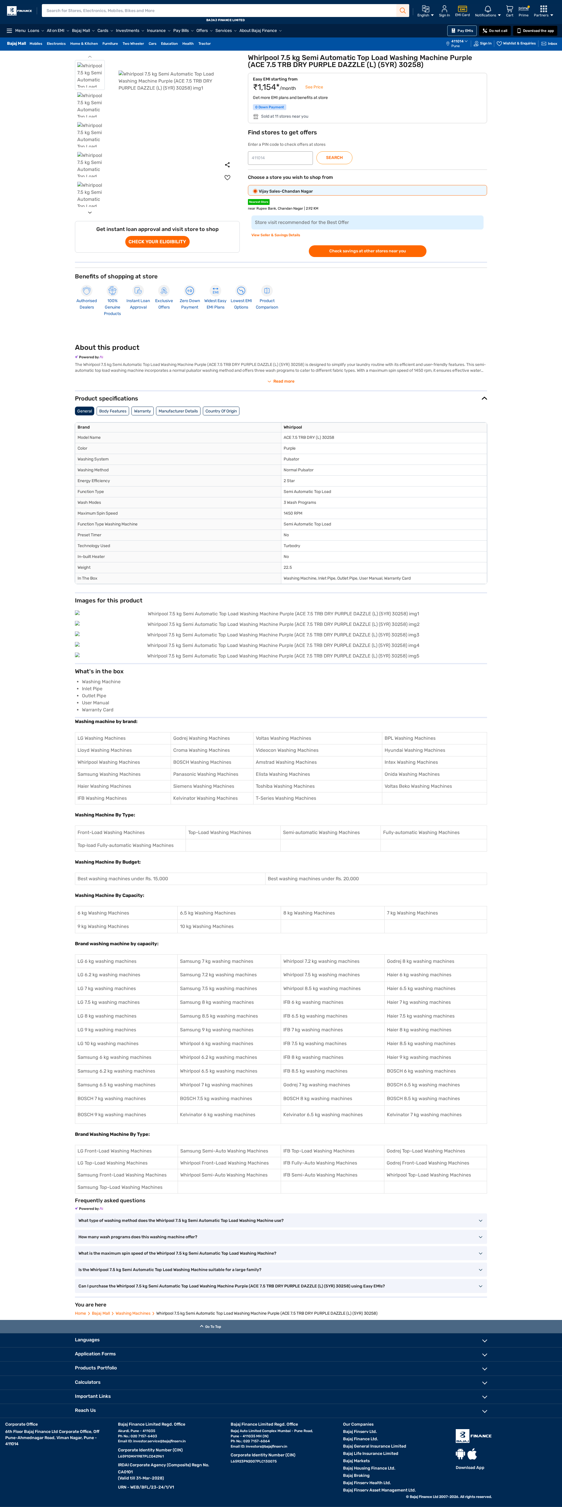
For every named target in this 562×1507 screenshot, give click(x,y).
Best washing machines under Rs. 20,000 (313, 878)
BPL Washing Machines (410, 738)
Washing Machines (133, 1313)
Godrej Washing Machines (201, 738)
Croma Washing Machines (201, 750)
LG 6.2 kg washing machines (109, 974)
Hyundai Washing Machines (415, 750)
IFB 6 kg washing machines (313, 1002)
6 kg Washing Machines (103, 913)
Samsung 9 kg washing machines (216, 1029)
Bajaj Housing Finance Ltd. (369, 1468)
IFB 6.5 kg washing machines (315, 1016)
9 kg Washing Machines (103, 926)
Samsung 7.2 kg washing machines (218, 974)
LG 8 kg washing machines (107, 1016)
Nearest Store (258, 202)
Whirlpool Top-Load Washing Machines (429, 1175)
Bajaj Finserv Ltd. (360, 1431)
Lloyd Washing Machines (105, 750)
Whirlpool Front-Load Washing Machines (224, 1163)
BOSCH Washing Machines (202, 762)
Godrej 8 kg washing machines (420, 961)
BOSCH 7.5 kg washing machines (216, 1098)
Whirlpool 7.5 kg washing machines (321, 974)
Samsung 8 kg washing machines (217, 1002)
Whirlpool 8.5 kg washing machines (322, 988)
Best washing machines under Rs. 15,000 (123, 878)
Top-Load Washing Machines (219, 832)
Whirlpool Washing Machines (109, 762)
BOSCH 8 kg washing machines (317, 1098)
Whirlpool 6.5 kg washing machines (218, 1071)
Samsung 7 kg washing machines (216, 961)
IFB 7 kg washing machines (313, 1029)
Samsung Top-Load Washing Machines (120, 1187)
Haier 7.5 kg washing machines (421, 1016)
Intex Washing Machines (411, 762)
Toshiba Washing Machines (285, 786)
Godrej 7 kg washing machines (316, 1085)
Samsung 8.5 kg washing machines (219, 1016)
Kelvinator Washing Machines (205, 798)
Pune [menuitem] (455, 46)
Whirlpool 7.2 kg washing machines (321, 961)
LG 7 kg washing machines (107, 988)
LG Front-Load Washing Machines (115, 1151)
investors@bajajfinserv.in (266, 1446)
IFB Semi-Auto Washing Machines (320, 1175)
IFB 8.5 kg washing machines (315, 1071)
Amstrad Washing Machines (286, 762)
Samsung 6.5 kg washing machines (116, 1085)
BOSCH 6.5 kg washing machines (423, 1085)
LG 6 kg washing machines (107, 961)
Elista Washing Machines (283, 774)
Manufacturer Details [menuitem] (178, 411)
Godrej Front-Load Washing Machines (428, 1163)
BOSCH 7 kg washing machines (112, 1098)
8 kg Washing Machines (309, 913)
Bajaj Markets (356, 1460)
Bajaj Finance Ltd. (360, 1438)
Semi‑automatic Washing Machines (321, 832)
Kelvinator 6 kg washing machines (217, 1114)
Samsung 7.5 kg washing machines (218, 988)
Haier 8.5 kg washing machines (421, 1043)
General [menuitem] (84, 411)
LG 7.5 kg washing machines (109, 1002)
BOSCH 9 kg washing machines (112, 1114)
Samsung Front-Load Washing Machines (122, 1175)
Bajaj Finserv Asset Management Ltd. (379, 1490)
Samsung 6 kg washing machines (114, 1057)
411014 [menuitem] (457, 41)
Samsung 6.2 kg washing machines (116, 1071)
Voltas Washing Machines (283, 738)
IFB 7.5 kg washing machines (315, 1043)
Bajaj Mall (101, 1313)
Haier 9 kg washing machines (419, 1057)
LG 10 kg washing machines (108, 1043)
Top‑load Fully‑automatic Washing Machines (126, 845)
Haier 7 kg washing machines (419, 1002)
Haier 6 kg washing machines (419, 974)
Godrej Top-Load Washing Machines (426, 1151)
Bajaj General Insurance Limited (374, 1446)
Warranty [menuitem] (142, 411)
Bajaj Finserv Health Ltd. (367, 1482)
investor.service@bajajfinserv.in (159, 1441)
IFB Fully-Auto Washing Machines (320, 1163)
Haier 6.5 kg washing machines (421, 988)
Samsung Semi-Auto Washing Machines (224, 1151)
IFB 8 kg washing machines (313, 1057)
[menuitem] (459, 43)
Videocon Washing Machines (287, 750)
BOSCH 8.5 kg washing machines (423, 1098)
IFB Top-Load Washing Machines (318, 1151)
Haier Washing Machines (104, 786)
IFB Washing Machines (102, 798)
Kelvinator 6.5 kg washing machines (323, 1114)
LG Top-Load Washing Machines (113, 1163)
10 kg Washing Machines (207, 926)
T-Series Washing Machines (286, 798)
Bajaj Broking (356, 1475)
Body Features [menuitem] (112, 411)
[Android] (460, 1454)
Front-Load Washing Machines (111, 832)
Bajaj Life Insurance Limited (370, 1453)
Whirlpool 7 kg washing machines (216, 1085)
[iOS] (472, 1454)
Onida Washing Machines (412, 774)
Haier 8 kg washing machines (419, 1029)
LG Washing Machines (102, 738)
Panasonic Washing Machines (205, 774)
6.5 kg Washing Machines (208, 913)
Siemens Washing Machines (203, 786)
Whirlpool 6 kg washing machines (216, 1043)
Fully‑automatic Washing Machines (421, 832)
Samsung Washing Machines (109, 774)
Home (80, 1313)
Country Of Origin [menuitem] (221, 411)
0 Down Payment (269, 107)
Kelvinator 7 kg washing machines (424, 1114)
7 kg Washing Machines (412, 913)
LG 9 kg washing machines (107, 1029)
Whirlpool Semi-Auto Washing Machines (224, 1175)
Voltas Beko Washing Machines (418, 786)
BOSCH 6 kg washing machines (421, 1071)
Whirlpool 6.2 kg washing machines (218, 1057)
